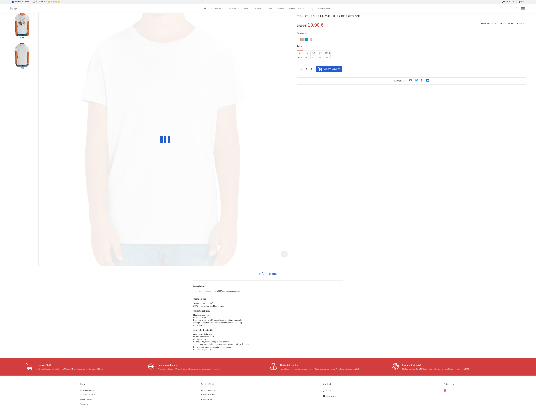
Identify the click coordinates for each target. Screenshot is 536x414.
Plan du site (84, 404)
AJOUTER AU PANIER (331, 69)
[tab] (268, 273)
